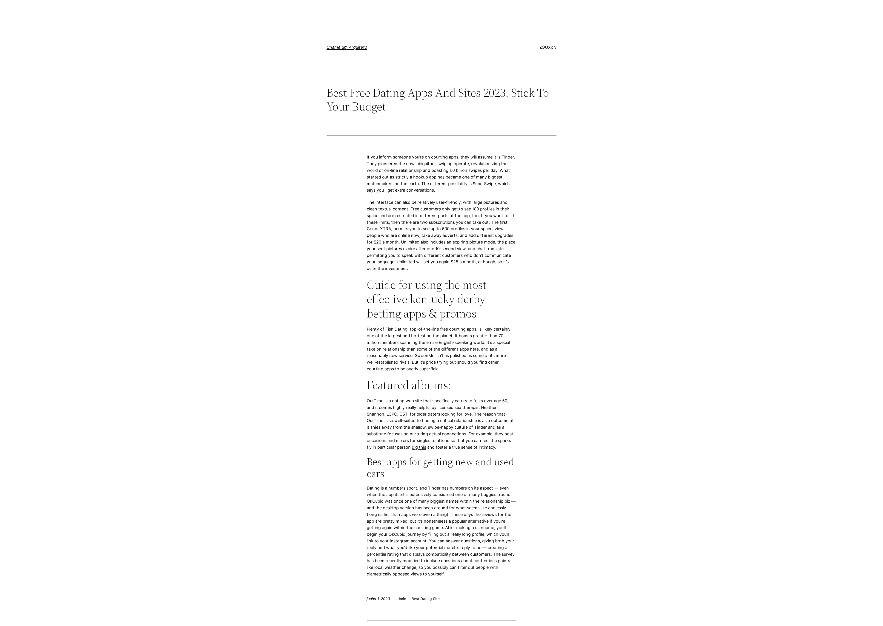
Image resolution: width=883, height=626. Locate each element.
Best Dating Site (426, 598)
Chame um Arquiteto (347, 47)
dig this (419, 447)
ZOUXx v (547, 47)
